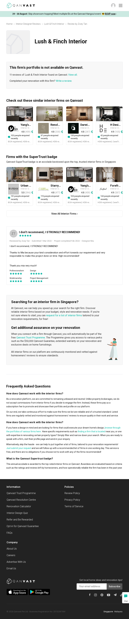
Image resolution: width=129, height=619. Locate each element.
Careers (11, 555)
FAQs (9, 532)
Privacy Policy (72, 499)
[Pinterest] (102, 595)
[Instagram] (95, 595)
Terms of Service (73, 506)
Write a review (63, 80)
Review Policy (72, 493)
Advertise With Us (16, 561)
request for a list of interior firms (64, 315)
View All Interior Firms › (64, 213)
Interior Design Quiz (17, 512)
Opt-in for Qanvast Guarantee (23, 526)
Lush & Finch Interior (54, 24)
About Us (12, 548)
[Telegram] (115, 595)
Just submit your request (18, 448)
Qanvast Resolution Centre (21, 499)
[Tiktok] (121, 595)
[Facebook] (89, 595)
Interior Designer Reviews (28, 24)
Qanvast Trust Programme (30, 337)
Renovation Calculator (19, 506)
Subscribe (114, 586)
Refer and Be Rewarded (20, 519)
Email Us (11, 568)
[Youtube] (108, 595)
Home (9, 24)
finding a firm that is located (91, 431)
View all (72, 74)
